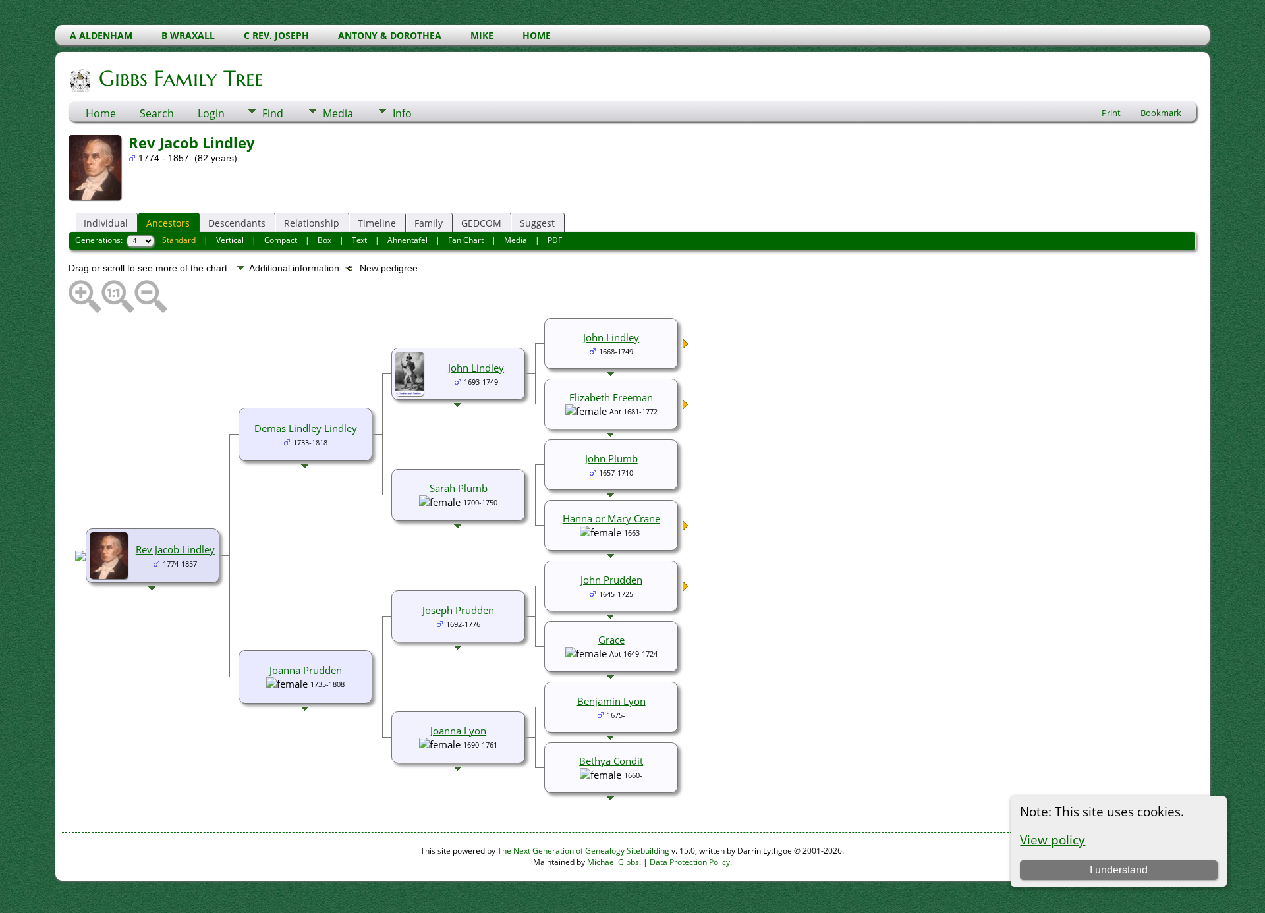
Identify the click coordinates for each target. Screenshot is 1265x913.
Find (272, 113)
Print (1111, 113)
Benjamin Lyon (611, 700)
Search (157, 113)
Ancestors (168, 223)
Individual (106, 223)
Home (101, 113)
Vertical (230, 240)
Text (359, 240)
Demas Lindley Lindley (305, 428)
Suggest (537, 223)
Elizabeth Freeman (611, 397)
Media (338, 113)
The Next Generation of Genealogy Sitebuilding (583, 850)
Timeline (377, 223)
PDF (555, 240)
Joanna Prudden (305, 670)
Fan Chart (466, 240)
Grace (611, 639)
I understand (1119, 869)
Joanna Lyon (458, 730)
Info (402, 113)
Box (324, 240)
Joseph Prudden (458, 610)
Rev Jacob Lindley (175, 549)
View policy (1052, 839)
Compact (280, 240)
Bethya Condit (611, 760)
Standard (179, 240)
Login (211, 113)
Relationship (311, 223)
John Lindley (476, 367)
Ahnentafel (407, 240)
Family (428, 223)
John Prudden (611, 579)
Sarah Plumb (459, 488)
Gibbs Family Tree (181, 78)
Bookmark (1160, 113)
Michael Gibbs (613, 862)
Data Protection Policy (690, 862)
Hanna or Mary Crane (611, 518)
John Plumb (611, 458)
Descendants (237, 223)
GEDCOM (481, 223)
